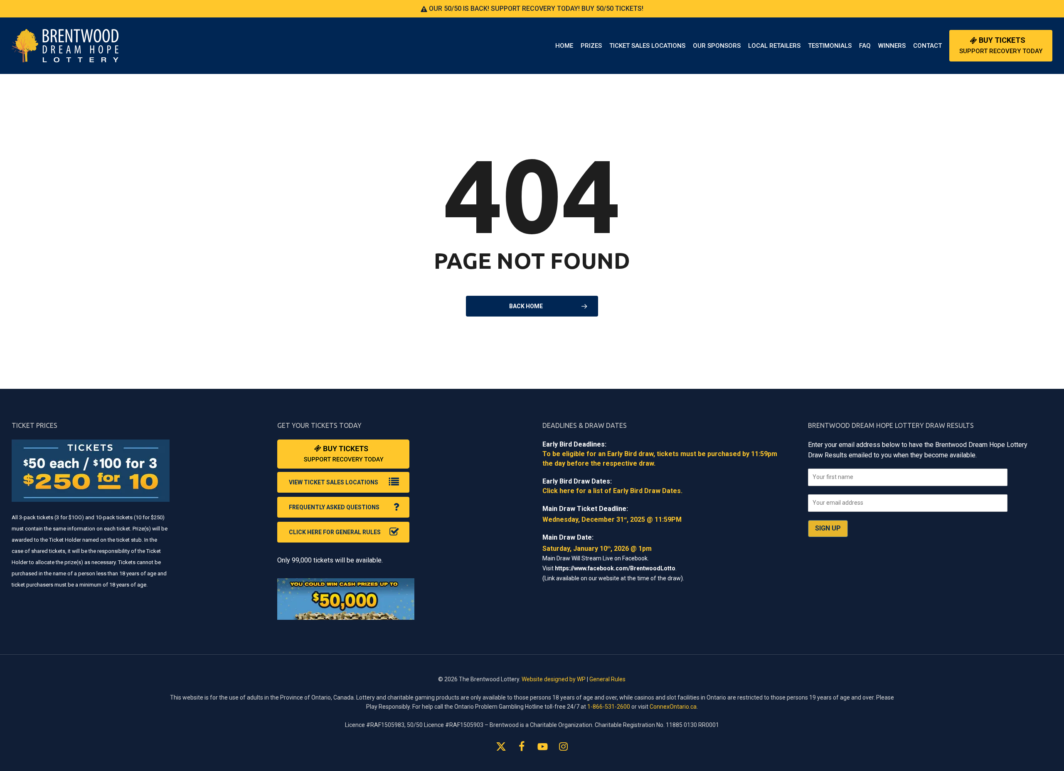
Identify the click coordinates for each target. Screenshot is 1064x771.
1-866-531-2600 (608, 706)
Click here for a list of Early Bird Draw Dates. (612, 491)
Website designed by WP (554, 679)
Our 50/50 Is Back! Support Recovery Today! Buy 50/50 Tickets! (535, 8)
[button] (343, 482)
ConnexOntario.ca (673, 706)
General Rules (607, 679)
